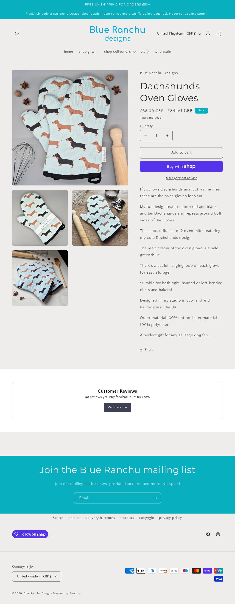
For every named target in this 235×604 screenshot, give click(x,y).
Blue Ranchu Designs (38, 593)
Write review (117, 407)
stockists (127, 518)
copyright (146, 518)
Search (58, 518)
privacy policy (170, 518)
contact (74, 518)
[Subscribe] (155, 497)
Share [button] (149, 350)
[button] (17, 34)
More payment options (181, 178)
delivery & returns (100, 518)
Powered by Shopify (66, 593)
